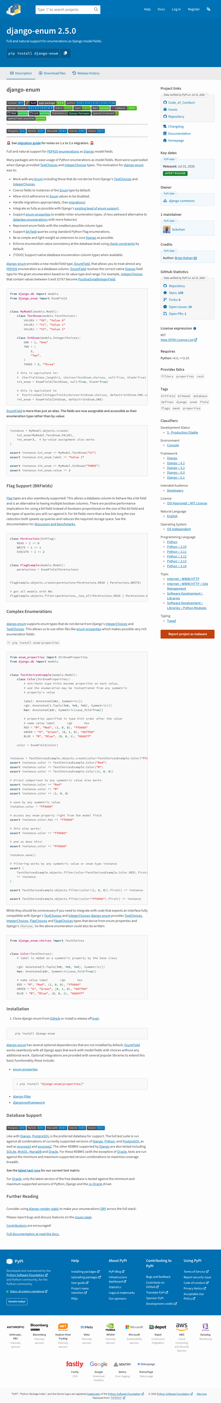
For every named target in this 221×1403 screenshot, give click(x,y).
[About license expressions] (194, 329)
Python (109, 1141)
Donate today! (16, 1301)
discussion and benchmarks (55, 524)
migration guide (29, 143)
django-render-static (44, 1208)
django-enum (134, 165)
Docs (161, 9)
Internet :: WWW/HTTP (183, 579)
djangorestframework (29, 1102)
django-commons (181, 200)
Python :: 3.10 (176, 546)
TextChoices (49, 165)
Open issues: (180, 307)
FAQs (74, 1298)
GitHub (55, 1018)
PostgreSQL (40, 1136)
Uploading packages (84, 1277)
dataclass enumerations (30, 219)
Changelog (176, 126)
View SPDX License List (177, 339)
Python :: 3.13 (176, 561)
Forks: (174, 299)
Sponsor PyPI (155, 1298)
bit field (31, 231)
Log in (176, 9)
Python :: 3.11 (176, 551)
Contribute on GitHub (155, 1284)
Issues (172, 109)
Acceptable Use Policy (194, 1296)
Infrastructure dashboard (118, 1279)
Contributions (16, 1225)
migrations (76, 202)
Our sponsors (117, 1298)
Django (89, 151)
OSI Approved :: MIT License (187, 503)
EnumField (82, 263)
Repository (176, 116)
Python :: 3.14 (176, 566)
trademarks (93, 1394)
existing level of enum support (96, 208)
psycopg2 (45, 1146)
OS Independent (179, 529)
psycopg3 (24, 1146)
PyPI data (169, 159)
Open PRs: (177, 313)
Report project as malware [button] (187, 634)
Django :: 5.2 (176, 468)
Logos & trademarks (122, 1293)
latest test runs (29, 1170)
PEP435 (52, 151)
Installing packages (83, 1271)
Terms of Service (194, 1271)
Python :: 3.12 (176, 556)
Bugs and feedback (158, 1277)
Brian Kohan (184, 258)
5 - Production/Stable (182, 432)
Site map (202, 1394)
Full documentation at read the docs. (33, 1234)
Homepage (176, 140)
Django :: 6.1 (176, 477)
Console (173, 445)
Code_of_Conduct (181, 102)
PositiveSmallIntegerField (96, 279)
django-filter (22, 1096)
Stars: (175, 293)
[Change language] (209, 9)
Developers (175, 490)
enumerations (69, 151)
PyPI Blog (115, 1271)
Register (194, 9)
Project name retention (80, 1290)
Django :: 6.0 (176, 472)
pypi (95, 1018)
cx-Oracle (95, 1184)
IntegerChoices (75, 165)
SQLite (11, 1151)
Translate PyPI (155, 1292)
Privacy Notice (193, 1288)
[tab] (20, 73)
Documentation (179, 133)
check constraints (122, 243)
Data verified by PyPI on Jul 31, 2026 (184, 95)
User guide (78, 1283)
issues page (83, 1217)
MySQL (23, 1151)
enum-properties (38, 214)
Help (147, 9)
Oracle (53, 1151)
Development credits (160, 1303)
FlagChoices (38, 921)
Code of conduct (194, 1283)
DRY (103, 1208)
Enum (38, 179)
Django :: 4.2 (176, 463)
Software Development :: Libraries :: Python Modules (187, 605)
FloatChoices (63, 921)
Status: (27, 1291)
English (172, 516)
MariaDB (35, 1151)
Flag (9, 498)
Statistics (115, 1287)
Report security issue (197, 1277)
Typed (171, 621)
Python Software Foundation (25, 1275)
